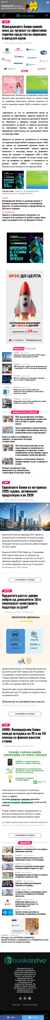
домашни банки (32, 191)
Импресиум (16, 1005)
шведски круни (26, 193)
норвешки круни (10, 193)
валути (19, 191)
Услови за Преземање (30, 1005)
